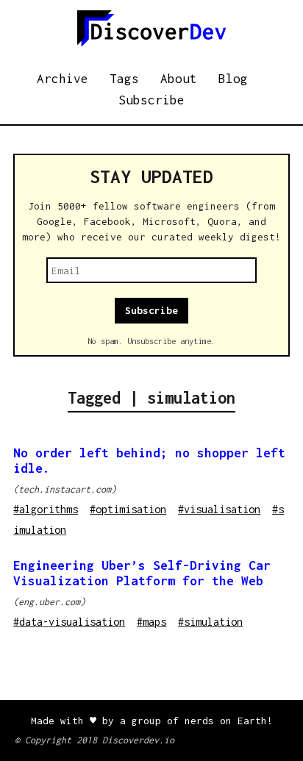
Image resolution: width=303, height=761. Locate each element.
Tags (124, 78)
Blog (233, 78)
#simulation (210, 621)
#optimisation (128, 509)
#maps (151, 621)
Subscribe (151, 100)
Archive (62, 78)
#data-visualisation (69, 621)
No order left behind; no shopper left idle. (149, 461)
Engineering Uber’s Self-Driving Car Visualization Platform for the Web (142, 573)
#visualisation (219, 509)
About (178, 78)
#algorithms (45, 509)
